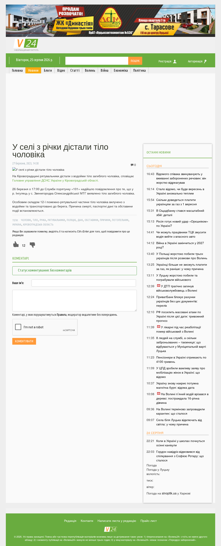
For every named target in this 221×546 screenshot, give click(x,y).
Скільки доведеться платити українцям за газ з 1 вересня (176, 201)
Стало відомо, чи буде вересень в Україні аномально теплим (180, 191)
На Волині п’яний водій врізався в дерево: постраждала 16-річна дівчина (182, 398)
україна (16, 224)
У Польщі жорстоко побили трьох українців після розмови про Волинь (181, 255)
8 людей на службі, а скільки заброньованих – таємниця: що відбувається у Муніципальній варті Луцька (181, 344)
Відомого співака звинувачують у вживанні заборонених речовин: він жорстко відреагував (181, 178)
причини (105, 219)
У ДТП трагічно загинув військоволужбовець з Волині (176, 288)
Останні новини (158, 152)
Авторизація (195, 61)
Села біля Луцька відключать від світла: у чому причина (179, 422)
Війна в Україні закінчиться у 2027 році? (180, 245)
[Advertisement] (110, 108)
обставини (91, 219)
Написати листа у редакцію (117, 520)
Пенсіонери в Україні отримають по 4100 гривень (181, 359)
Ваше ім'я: (18, 283)
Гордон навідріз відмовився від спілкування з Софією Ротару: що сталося (180, 455)
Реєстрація (165, 61)
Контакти (87, 520)
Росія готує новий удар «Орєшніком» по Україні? (182, 223)
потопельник (120, 219)
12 (23, 245)
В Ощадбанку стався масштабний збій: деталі (180, 212)
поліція (71, 219)
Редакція (70, 520)
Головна (17, 70)
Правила (61, 314)
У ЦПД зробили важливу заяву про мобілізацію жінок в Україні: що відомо (180, 372)
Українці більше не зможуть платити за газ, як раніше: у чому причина (181, 266)
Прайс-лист (148, 520)
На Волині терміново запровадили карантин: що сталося (180, 411)
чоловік (26, 219)
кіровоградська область (38, 224)
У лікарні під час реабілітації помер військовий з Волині (178, 329)
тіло (35, 219)
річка (43, 219)
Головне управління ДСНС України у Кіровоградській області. (55, 180)
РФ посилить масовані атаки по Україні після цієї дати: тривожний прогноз (180, 316)
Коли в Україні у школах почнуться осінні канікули (180, 443)
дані (80, 219)
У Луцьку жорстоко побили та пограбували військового (176, 277)
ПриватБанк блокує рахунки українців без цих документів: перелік (176, 301)
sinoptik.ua (169, 493)
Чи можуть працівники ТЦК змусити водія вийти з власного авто (181, 234)
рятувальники (56, 219)
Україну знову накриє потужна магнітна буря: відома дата (177, 385)
